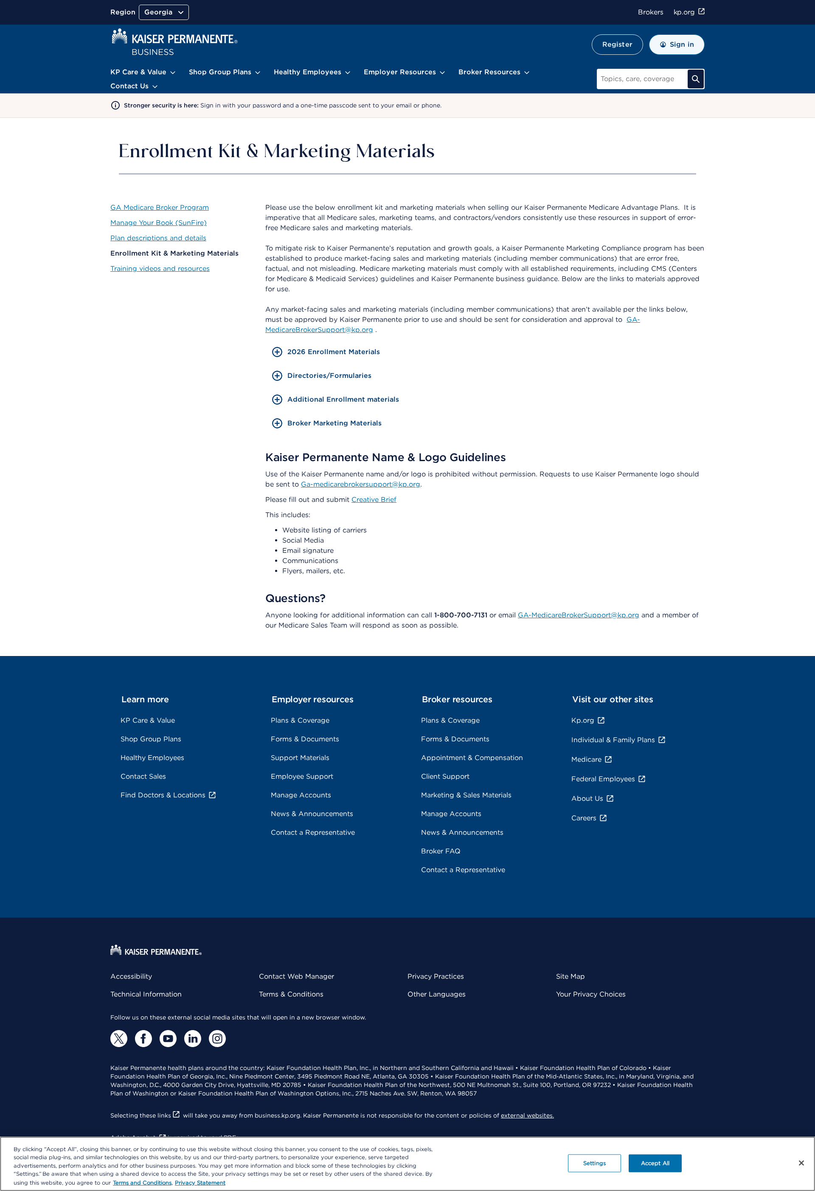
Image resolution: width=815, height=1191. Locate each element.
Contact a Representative (313, 832)
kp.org (684, 12)
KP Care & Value (148, 720)
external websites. (527, 1115)
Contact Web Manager (296, 976)
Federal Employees (603, 779)
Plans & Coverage (300, 720)
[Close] (801, 1163)
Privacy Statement (200, 1182)
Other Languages (437, 994)
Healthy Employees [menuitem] (307, 72)
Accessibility (131, 976)
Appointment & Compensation (472, 758)
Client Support (445, 776)
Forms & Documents (305, 739)
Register (617, 44)
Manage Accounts (301, 795)
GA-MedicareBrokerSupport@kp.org (578, 615)
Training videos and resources (160, 269)
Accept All (655, 1163)
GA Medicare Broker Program (159, 207)
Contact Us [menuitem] (129, 86)
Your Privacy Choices (591, 994)
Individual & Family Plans (613, 740)
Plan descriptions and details (158, 238)
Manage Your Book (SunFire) (158, 223)
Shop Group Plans (151, 739)
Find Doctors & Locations (163, 795)
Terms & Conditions (291, 994)
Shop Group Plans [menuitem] (220, 72)
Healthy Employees (152, 758)
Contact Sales (143, 776)
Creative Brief (373, 500)
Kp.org (582, 720)
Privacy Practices (436, 976)
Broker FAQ (441, 851)
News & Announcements (312, 814)
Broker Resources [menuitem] (489, 72)
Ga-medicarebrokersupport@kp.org (360, 484)
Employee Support (302, 776)
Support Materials (300, 758)
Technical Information (146, 994)
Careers (583, 818)
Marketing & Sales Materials (466, 795)
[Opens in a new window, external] (118, 1038)
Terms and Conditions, (143, 1182)
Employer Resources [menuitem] (400, 72)
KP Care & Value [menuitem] (138, 72)
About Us (587, 798)
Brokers (650, 12)
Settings (594, 1163)
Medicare (586, 759)
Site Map (570, 976)
